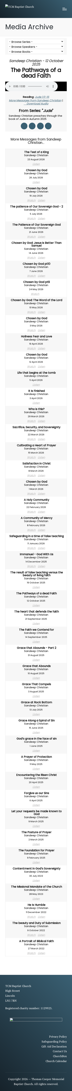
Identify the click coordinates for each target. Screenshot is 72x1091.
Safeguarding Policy (54, 1041)
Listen (36, 164)
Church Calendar (56, 1061)
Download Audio (37, 103)
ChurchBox (60, 1056)
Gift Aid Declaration (54, 1046)
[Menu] (64, 9)
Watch (31, 200)
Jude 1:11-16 (42, 97)
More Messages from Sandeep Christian (35, 100)
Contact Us (60, 1051)
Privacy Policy (58, 1036)
